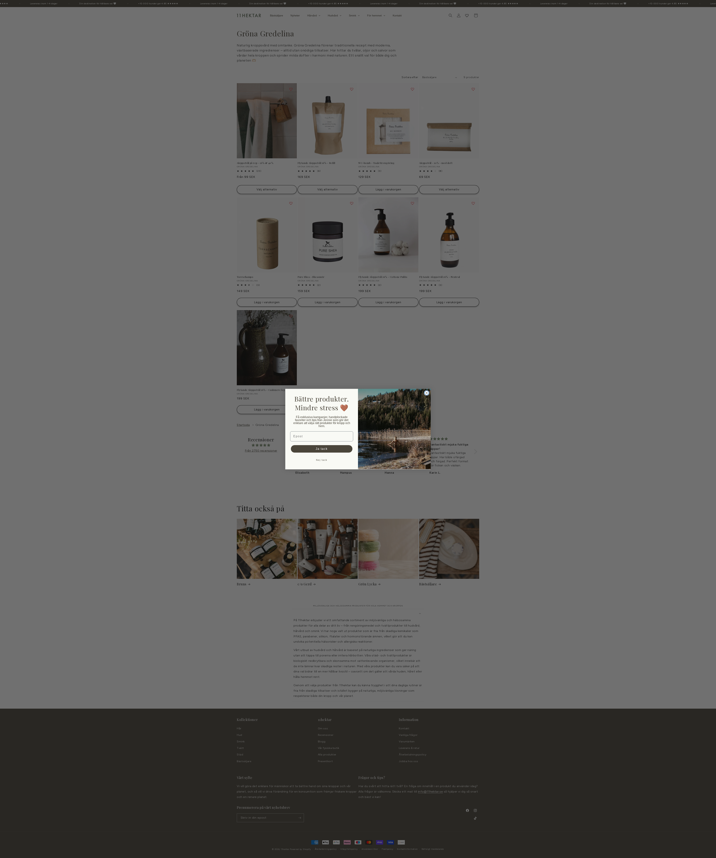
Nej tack (321, 460)
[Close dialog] (426, 393)
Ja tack (322, 448)
